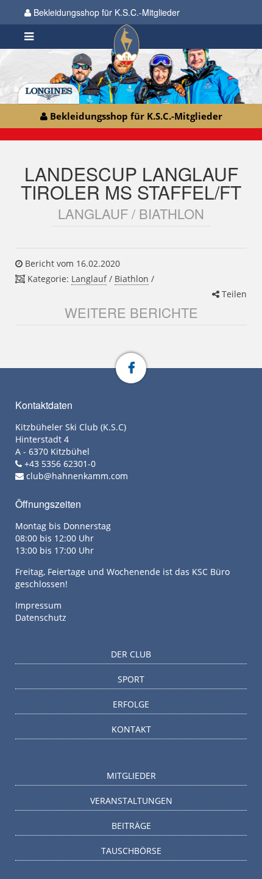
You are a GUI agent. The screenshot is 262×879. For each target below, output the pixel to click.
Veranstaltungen (131, 800)
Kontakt (131, 729)
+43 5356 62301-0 (60, 463)
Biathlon (132, 278)
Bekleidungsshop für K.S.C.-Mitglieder (105, 12)
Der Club (131, 654)
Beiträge (131, 825)
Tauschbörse (131, 850)
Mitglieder (131, 775)
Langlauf (89, 278)
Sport (131, 679)
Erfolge (131, 704)
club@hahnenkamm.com (77, 476)
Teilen (233, 294)
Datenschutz (40, 617)
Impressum (38, 605)
